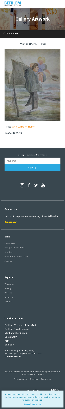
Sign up (32, 167)
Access (8, 261)
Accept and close (32, 404)
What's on (9, 284)
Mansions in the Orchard (16, 256)
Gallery (8, 288)
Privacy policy (20, 379)
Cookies (34, 379)
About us (9, 297)
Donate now (11, 222)
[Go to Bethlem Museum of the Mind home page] (13, 4)
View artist (12, 33)
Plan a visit (10, 243)
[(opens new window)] (22, 185)
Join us (8, 301)
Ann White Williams (23, 126)
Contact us (46, 379)
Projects (8, 293)
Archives (9, 252)
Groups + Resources (15, 247)
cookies (40, 394)
